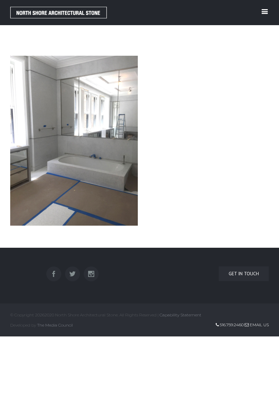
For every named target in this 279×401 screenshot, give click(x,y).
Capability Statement (180, 314)
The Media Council (55, 325)
